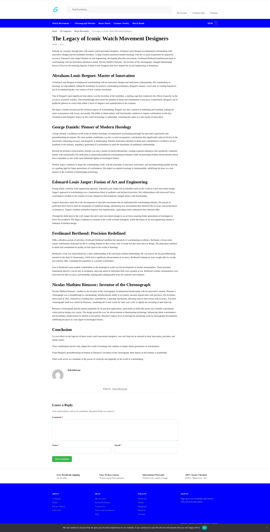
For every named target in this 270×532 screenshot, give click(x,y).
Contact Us (100, 506)
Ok (204, 527)
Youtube (141, 514)
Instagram (142, 506)
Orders (55, 502)
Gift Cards (56, 510)
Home (54, 31)
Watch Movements (81, 31)
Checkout (214, 13)
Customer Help (198, 13)
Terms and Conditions (104, 510)
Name (55, 445)
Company (56, 498)
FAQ (97, 514)
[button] (213, 23)
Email (118, 445)
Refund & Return (102, 502)
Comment (57, 417)
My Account (182, 13)
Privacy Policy (58, 506)
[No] (266, 527)
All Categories (65, 31)
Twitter (141, 502)
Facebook (142, 498)
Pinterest (141, 510)
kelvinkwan (74, 370)
